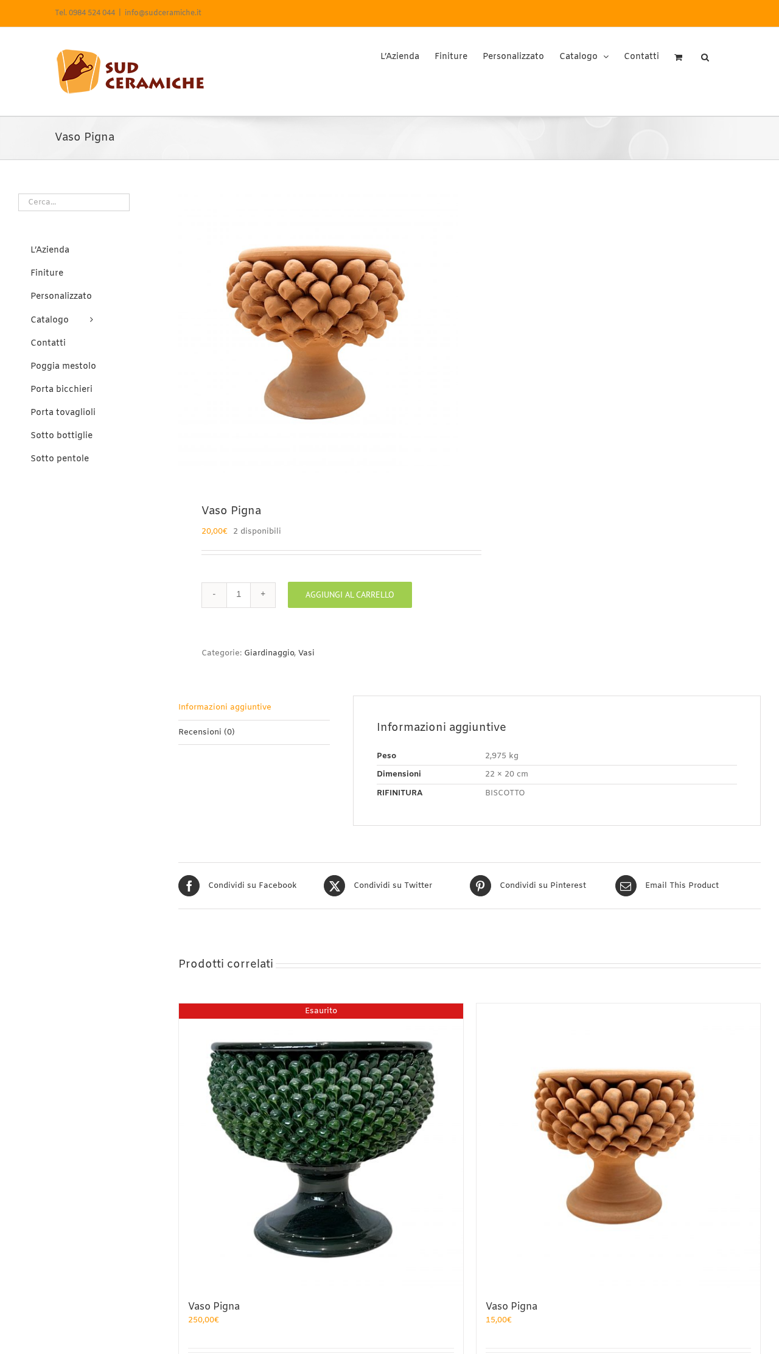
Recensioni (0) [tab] (206, 732)
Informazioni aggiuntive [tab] (224, 707)
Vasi (306, 653)
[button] (705, 53)
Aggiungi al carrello (350, 594)
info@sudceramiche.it (163, 13)
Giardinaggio (269, 653)
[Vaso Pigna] (619, 1145)
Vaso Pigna (214, 1306)
